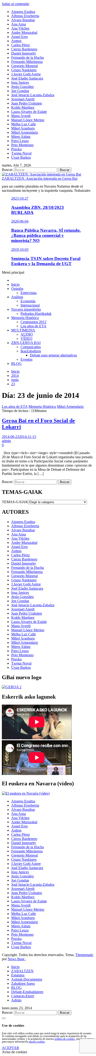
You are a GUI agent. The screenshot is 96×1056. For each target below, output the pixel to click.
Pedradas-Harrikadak (36, 314)
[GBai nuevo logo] (11, 687)
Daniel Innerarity (23, 563)
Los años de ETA (33, 326)
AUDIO (27, 334)
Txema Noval (21, 663)
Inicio (15, 284)
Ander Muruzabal (24, 543)
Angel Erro (19, 547)
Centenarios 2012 (33, 322)
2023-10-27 (19, 198)
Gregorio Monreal (24, 576)
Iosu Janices (20, 593)
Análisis (17, 297)
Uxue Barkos (21, 667)
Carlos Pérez (20, 555)
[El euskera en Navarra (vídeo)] (26, 793)
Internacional (30, 305)
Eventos (26, 359)
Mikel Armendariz (70, 407)
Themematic (84, 955)
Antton (16, 551)
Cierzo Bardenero (24, 559)
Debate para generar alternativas (53, 355)
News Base (16, 959)
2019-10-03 (19, 249)
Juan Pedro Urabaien (26, 613)
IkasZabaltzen (31, 351)
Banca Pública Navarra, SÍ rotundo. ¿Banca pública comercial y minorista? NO (46, 235)
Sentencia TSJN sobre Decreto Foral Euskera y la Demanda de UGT (45, 261)
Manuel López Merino (27, 630)
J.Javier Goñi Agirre (26, 584)
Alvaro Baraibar (23, 530)
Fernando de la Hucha (27, 568)
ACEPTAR (10, 1048)
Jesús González (22, 597)
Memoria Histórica (25, 318)
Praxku (16, 659)
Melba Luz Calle (23, 634)
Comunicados (31, 347)
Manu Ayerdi (21, 626)
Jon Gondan (20, 601)
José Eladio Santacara (27, 588)
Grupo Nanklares (24, 580)
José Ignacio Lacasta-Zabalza (32, 605)
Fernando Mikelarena (27, 572)
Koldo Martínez (22, 617)
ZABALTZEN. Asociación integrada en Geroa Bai (39, 178)
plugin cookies (37, 1041)
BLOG (16, 363)
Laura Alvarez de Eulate (29, 622)
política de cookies (65, 1039)
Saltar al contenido (15, 4)
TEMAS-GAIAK (15, 502)
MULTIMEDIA (23, 330)
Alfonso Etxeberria (25, 526)
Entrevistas (29, 293)
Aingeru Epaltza (23, 522)
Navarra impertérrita (26, 309)
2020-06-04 (19, 221)
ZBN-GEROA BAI (26, 343)
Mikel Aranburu (23, 638)
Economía (28, 301)
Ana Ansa (18, 534)
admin (6, 441)
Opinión (17, 289)
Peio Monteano (22, 655)
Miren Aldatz (21, 647)
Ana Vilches (20, 538)
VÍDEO (26, 339)
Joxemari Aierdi (22, 609)
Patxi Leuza (20, 651)
